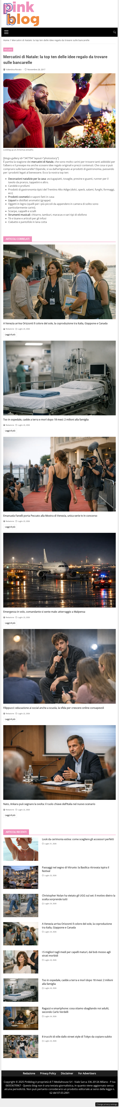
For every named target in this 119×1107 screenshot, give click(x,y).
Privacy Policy (48, 1073)
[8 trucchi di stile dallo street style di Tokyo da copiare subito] (20, 1046)
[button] (114, 32)
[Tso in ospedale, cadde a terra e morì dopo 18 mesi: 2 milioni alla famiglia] (59, 378)
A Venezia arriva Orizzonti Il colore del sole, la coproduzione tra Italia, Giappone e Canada (55, 323)
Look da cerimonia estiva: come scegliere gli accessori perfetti (78, 839)
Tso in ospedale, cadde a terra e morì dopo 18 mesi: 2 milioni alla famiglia (46, 419)
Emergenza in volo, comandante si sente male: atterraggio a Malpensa (44, 611)
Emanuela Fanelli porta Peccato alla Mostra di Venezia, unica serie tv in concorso (50, 515)
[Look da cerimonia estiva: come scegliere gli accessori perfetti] (20, 849)
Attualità (8, 49)
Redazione (29, 1073)
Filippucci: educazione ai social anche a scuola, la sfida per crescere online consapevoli (53, 708)
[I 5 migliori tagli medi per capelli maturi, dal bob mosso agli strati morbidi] (20, 962)
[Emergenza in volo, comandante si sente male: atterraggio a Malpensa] (59, 570)
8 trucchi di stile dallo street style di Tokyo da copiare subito (77, 1036)
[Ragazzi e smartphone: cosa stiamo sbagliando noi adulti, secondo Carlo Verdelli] (20, 1018)
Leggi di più (10, 334)
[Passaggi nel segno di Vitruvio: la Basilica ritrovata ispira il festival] (20, 877)
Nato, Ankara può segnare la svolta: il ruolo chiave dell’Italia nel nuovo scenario (49, 804)
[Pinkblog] (21, 13)
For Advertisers (87, 1073)
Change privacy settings (107, 1104)
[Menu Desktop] (6, 32)
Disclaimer (67, 1073)
